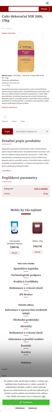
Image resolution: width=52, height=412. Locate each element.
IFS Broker (26, 294)
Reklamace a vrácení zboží (26, 288)
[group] (14, 239)
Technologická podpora (26, 275)
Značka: (8, 33)
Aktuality (26, 326)
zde (43, 396)
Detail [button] (14, 253)
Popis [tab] (7, 131)
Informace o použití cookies (26, 339)
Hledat (44, 9)
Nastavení (32, 408)
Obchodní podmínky (26, 319)
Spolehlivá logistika (26, 268)
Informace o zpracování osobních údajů (26, 311)
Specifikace (6, 170)
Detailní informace (9, 107)
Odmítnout (20, 408)
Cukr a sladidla (41, 188)
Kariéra (26, 352)
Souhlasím (27, 402)
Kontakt (26, 345)
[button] (14, 250)
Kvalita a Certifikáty (26, 281)
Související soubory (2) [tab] (26, 131)
